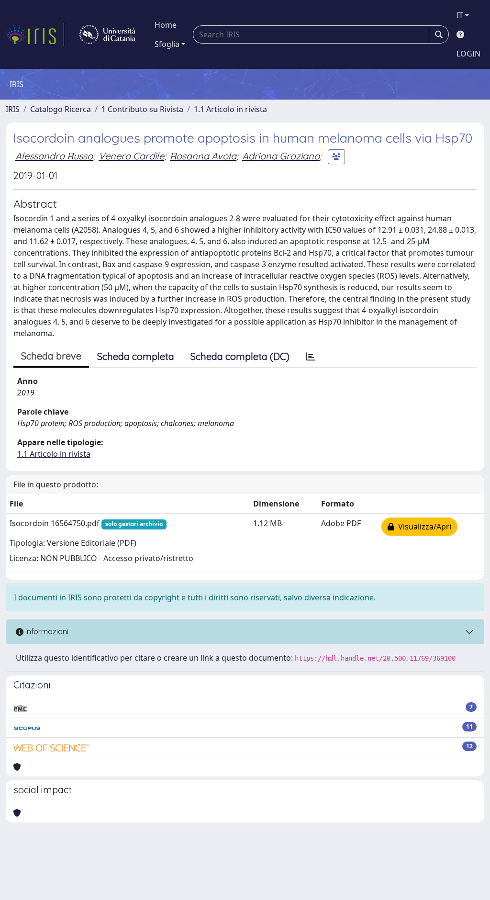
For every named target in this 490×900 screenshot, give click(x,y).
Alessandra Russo (54, 156)
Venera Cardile (131, 156)
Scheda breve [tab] (51, 356)
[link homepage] (35, 34)
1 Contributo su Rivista (142, 109)
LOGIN (468, 53)
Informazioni (45, 631)
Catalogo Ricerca (60, 109)
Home (166, 25)
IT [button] (460, 15)
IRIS (13, 109)
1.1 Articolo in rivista (230, 109)
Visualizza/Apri (422, 526)
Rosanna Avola (203, 156)
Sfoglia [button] (167, 44)
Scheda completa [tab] (135, 356)
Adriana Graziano (281, 156)
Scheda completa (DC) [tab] (240, 356)
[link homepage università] (107, 34)
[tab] (310, 357)
